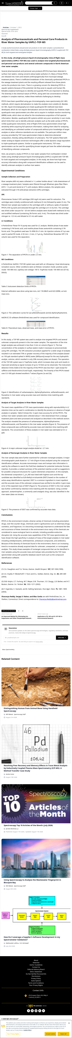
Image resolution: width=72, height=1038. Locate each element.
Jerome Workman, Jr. (12, 829)
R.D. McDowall (24, 943)
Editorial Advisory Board (36, 969)
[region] (36, 1029)
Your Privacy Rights (36, 985)
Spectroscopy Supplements (10, 29)
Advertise (36, 963)
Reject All (63, 1034)
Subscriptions (36, 981)
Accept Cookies (50, 1034)
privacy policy (39, 641)
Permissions (36, 976)
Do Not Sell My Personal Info (36, 974)
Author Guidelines (36, 965)
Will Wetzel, (9, 714)
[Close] (69, 1023)
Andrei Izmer (10, 774)
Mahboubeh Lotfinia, (12, 943)
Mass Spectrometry (8, 649)
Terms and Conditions (36, 983)
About (36, 960)
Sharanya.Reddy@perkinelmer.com (52, 599)
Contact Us (36, 967)
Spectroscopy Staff (20, 714)
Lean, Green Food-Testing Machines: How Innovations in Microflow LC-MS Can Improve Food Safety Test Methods (52, 617)
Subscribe (61, 637)
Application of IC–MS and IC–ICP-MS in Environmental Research (14, 617)
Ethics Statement (36, 972)
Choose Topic (34, 8)
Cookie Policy (27, 1030)
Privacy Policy (36, 978)
